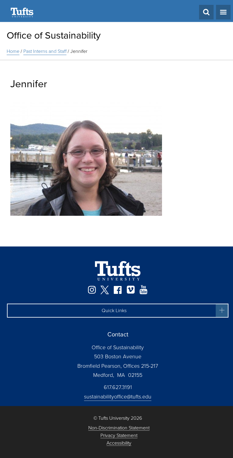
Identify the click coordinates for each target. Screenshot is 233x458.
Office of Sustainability (54, 35)
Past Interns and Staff (44, 51)
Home (13, 51)
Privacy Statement (118, 435)
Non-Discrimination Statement (119, 428)
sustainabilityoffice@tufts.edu (117, 397)
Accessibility (118, 443)
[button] (117, 311)
